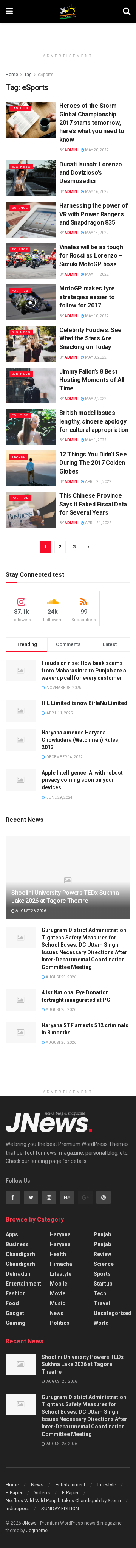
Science (20, 208)
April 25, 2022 (97, 482)
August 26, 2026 (30, 911)
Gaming (15, 1323)
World (101, 1323)
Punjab (102, 1234)
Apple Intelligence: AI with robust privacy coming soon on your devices (82, 780)
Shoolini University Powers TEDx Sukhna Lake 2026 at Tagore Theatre (65, 896)
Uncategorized (112, 1313)
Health (58, 1254)
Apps (12, 1234)
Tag (28, 74)
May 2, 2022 (95, 399)
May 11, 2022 (96, 274)
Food (12, 1303)
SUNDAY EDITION (60, 1508)
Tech (100, 1293)
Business (21, 166)
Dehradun (18, 1274)
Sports (102, 1274)
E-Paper (14, 1492)
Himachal (62, 1264)
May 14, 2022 (96, 233)
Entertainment (23, 1284)
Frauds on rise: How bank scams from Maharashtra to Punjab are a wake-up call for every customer (84, 670)
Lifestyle (60, 1274)
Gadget (15, 1313)
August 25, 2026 (60, 977)
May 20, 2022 (96, 150)
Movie (57, 1293)
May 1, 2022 (95, 440)
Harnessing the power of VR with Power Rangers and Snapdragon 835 (93, 214)
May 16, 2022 (96, 191)
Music (57, 1303)
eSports (46, 74)
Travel (18, 456)
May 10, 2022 (96, 316)
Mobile (58, 1284)
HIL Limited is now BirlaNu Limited (84, 703)
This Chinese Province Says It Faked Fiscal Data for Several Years (93, 504)
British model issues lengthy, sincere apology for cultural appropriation (93, 421)
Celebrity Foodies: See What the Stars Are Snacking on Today (90, 338)
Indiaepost (17, 1508)
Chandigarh (20, 1254)
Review (102, 1254)
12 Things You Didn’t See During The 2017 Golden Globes (93, 463)
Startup (103, 1284)
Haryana (60, 1234)
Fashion (20, 108)
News (56, 1313)
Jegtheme (37, 1530)
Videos (42, 1492)
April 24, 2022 (97, 523)
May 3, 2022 (95, 357)
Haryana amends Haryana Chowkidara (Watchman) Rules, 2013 (81, 740)
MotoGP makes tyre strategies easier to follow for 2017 (87, 297)
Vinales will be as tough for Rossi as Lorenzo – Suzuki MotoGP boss (91, 256)
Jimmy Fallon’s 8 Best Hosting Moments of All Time (91, 380)
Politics (20, 290)
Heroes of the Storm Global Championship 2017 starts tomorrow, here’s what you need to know (91, 122)
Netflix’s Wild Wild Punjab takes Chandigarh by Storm (63, 1500)
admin (71, 150)
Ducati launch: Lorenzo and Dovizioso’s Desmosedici (90, 173)
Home (12, 74)
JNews (29, 1523)
